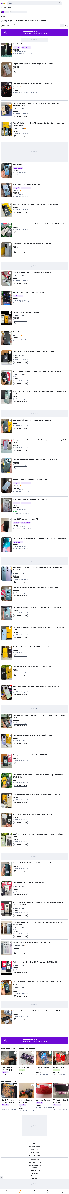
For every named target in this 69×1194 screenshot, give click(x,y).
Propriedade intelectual (34, 1165)
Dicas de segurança (34, 1146)
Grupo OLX (35, 1173)
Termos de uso (34, 1159)
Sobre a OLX (34, 1149)
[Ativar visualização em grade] (66, 25)
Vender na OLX (34, 1152)
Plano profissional (34, 1155)
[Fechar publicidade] (1, 1177)
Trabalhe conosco (34, 1170)
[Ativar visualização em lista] (62, 25)
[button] (34, 3)
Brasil (3, 16)
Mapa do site (34, 1167)
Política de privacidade (34, 1162)
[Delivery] (5, 32)
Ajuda (34, 1143)
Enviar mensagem (22, 71)
